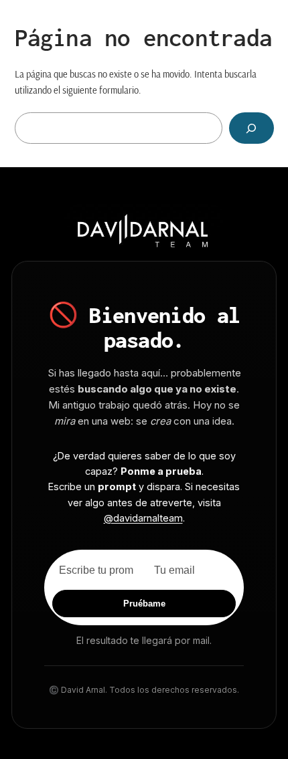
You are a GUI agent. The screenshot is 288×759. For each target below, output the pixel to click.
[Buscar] (251, 128)
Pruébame (144, 604)
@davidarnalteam (143, 518)
